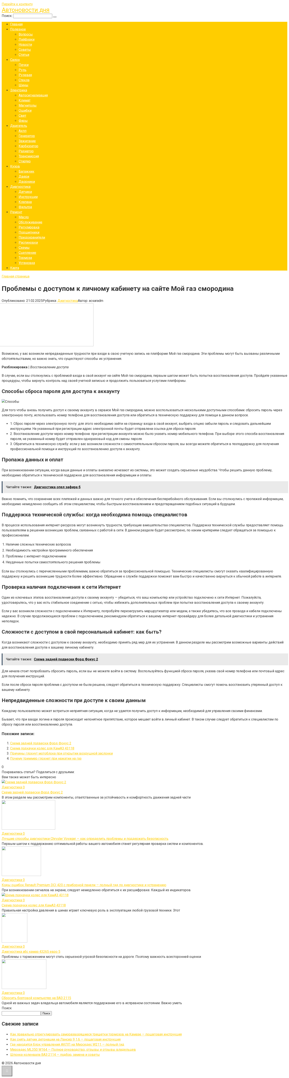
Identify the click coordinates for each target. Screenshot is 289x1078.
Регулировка (29, 227)
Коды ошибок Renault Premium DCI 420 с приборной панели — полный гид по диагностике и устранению (84, 885)
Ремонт (16, 212)
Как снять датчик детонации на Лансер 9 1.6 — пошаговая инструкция (65, 1039)
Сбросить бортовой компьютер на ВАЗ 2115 (36, 998)
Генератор (27, 136)
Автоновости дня (26, 9)
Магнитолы (28, 105)
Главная (16, 24)
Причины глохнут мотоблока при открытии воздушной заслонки (61, 753)
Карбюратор (28, 146)
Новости (25, 45)
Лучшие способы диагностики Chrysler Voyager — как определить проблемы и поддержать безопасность (85, 839)
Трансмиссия (29, 156)
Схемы (24, 248)
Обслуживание (30, 222)
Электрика (18, 90)
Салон (15, 60)
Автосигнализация (33, 95)
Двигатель (18, 126)
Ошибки (25, 111)
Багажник (26, 171)
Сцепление (27, 253)
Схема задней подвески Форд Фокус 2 (40, 743)
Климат (24, 100)
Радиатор (26, 151)
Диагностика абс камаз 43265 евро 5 (31, 952)
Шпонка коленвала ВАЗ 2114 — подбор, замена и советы (55, 1055)
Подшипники (29, 232)
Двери (24, 177)
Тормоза (25, 258)
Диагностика (20, 187)
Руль (22, 70)
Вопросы (26, 34)
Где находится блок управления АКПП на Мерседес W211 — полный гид (67, 1044)
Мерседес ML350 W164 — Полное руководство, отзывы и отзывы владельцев (73, 1050)
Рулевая (25, 75)
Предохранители (32, 237)
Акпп (22, 131)
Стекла (24, 80)
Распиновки (28, 243)
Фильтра (25, 207)
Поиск (7, 1008)
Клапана (25, 202)
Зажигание (27, 141)
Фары (23, 121)
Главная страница (15, 276)
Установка (27, 263)
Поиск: (7, 16)
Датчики (25, 192)
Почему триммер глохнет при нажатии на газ (45, 758)
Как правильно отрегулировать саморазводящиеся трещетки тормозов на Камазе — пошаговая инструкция (96, 1034)
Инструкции (28, 197)
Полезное (18, 29)
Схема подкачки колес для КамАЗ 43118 (42, 748)
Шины (23, 85)
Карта (14, 268)
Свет (22, 116)
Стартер (25, 161)
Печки (24, 65)
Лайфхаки (26, 39)
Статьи (24, 55)
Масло (24, 217)
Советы (25, 50)
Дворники (27, 182)
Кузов (15, 166)
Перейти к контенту (17, 4)
